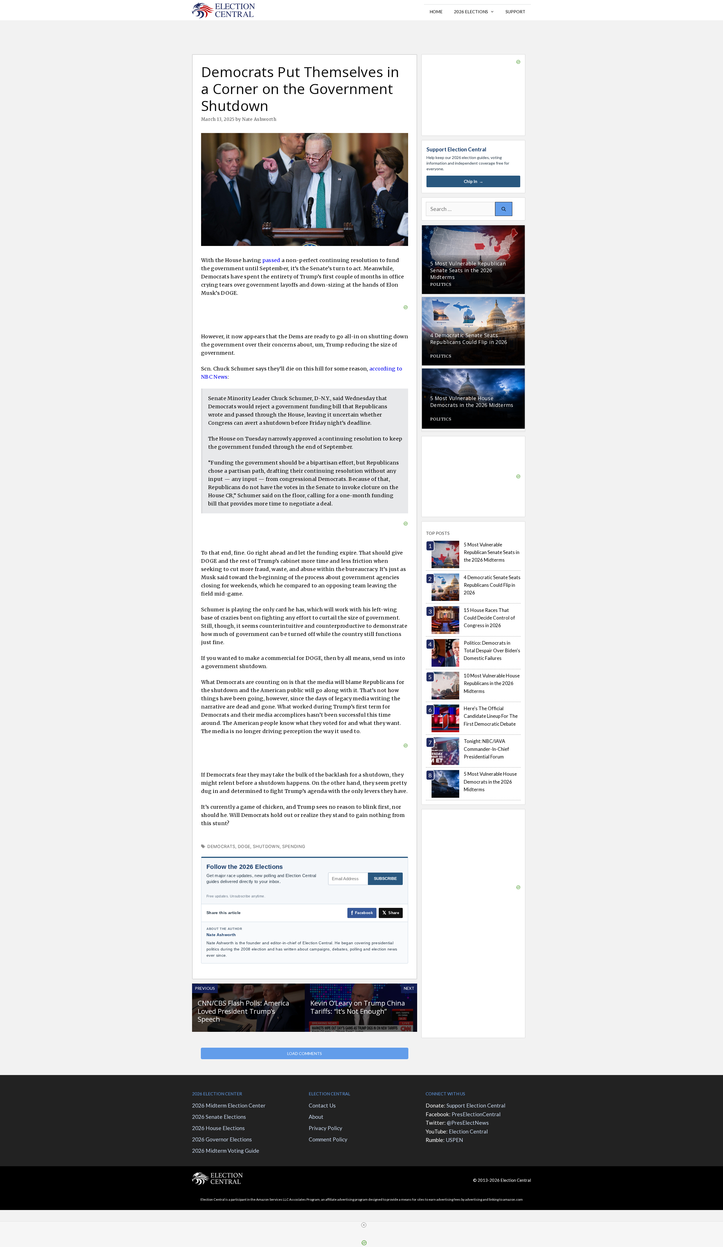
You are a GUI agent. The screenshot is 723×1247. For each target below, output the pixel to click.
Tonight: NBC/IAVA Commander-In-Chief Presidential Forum (486, 748)
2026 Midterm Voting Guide (225, 1150)
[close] (363, 1225)
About (317, 1116)
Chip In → (473, 181)
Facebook (362, 913)
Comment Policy (328, 1139)
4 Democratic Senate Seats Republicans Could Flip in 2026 (492, 585)
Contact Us (322, 1105)
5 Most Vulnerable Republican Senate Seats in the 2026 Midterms (491, 552)
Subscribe (385, 878)
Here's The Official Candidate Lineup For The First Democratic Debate (491, 716)
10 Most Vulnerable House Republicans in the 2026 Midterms (492, 683)
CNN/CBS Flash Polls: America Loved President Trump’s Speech (243, 1011)
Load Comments (304, 1053)
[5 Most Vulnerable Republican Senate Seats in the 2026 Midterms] (473, 290)
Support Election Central (476, 1105)
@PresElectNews (468, 1122)
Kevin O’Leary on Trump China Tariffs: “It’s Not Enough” (357, 1007)
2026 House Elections (218, 1128)
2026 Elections (471, 11)
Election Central (468, 1131)
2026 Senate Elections (219, 1116)
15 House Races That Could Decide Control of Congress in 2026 (489, 617)
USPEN (454, 1140)
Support (515, 11)
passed (271, 260)
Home (436, 11)
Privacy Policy (325, 1128)
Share (390, 912)
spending (293, 846)
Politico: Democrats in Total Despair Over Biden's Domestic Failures (492, 650)
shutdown (266, 846)
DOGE (244, 846)
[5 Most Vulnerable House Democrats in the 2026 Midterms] (473, 424)
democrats (221, 846)
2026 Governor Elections (222, 1139)
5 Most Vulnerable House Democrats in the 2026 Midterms (490, 781)
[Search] (503, 209)
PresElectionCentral (476, 1114)
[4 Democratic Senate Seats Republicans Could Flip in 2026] (473, 361)
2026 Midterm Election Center (228, 1105)
